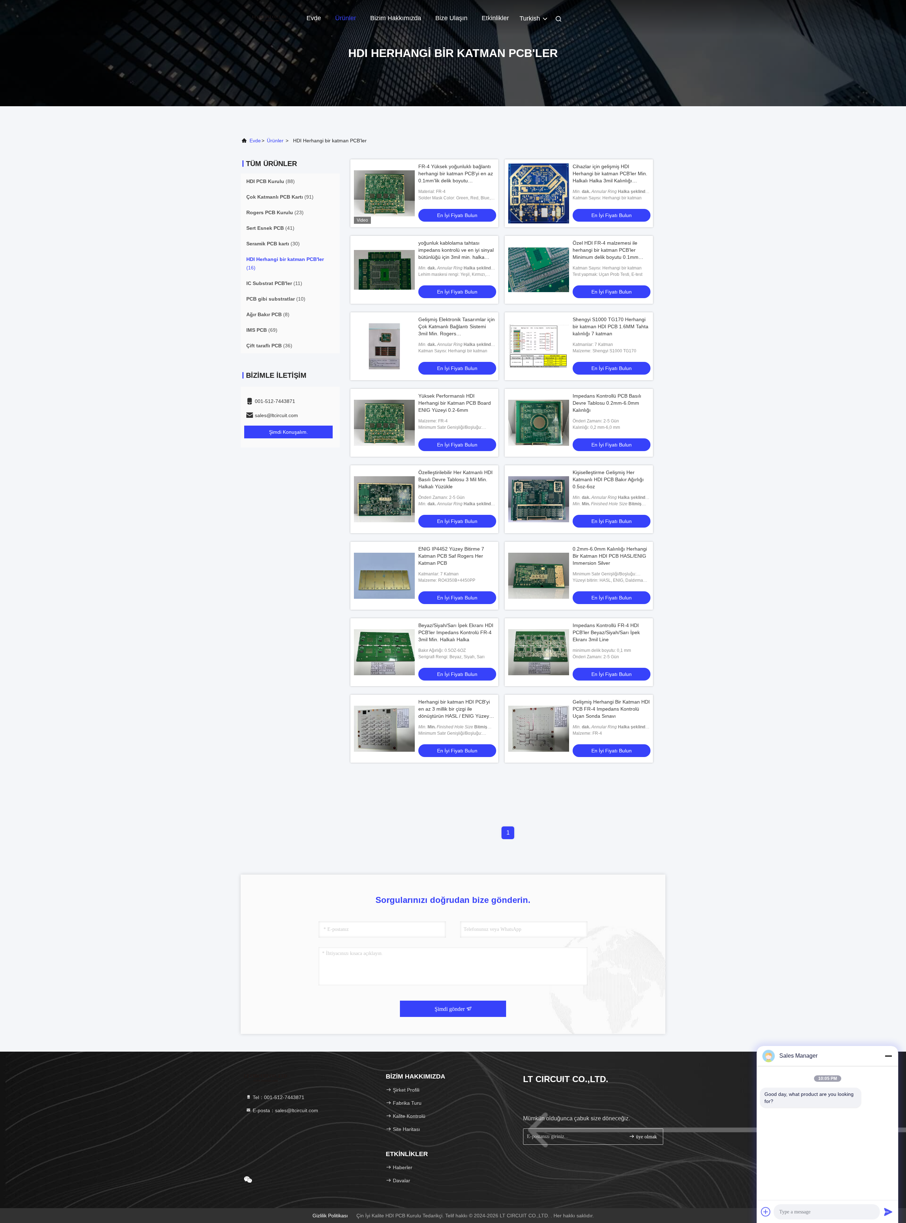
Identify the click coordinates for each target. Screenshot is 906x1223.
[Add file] (766, 1211)
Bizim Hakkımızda (395, 18)
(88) (270, 181)
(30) (273, 243)
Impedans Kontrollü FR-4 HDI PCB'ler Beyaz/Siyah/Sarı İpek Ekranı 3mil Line (606, 632)
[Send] (888, 1211)
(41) (270, 228)
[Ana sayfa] (269, 18)
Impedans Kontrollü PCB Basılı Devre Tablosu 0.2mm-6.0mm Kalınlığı (607, 403)
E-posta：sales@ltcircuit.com (284, 1110)
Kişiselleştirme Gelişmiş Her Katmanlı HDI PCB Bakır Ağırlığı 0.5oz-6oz (608, 479)
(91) (280, 197)
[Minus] (888, 1056)
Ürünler (345, 18)
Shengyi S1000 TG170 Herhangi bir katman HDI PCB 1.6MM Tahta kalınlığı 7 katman (610, 326)
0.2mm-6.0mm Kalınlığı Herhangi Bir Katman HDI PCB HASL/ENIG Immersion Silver (610, 556)
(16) (285, 263)
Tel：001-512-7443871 (277, 1097)
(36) (269, 345)
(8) (267, 314)
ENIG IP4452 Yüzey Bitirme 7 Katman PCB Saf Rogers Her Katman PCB (451, 556)
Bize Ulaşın (451, 18)
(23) (275, 212)
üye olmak (646, 1136)
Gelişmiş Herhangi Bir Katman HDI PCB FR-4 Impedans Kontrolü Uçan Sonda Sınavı (611, 709)
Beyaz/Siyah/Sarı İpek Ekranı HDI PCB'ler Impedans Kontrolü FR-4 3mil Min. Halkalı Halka (455, 632)
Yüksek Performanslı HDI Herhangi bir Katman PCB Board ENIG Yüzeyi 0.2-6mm (454, 403)
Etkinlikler (495, 18)
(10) (275, 299)
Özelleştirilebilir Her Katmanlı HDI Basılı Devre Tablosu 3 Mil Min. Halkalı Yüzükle (455, 479)
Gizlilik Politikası (330, 1215)
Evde (313, 18)
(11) (274, 283)
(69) (261, 330)
